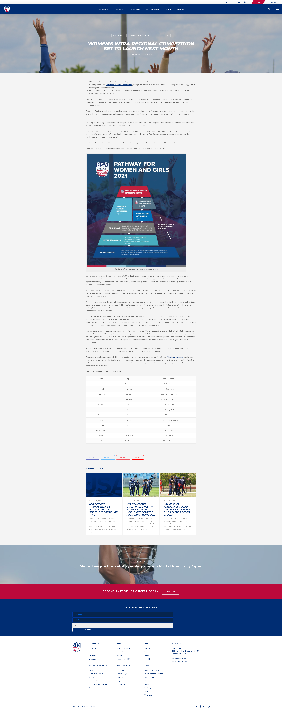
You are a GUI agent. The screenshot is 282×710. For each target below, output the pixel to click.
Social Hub (148, 659)
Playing (119, 681)
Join (258, 2)
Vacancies (148, 695)
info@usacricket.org (179, 661)
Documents (149, 677)
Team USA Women (134, 36)
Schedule (120, 652)
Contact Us (93, 681)
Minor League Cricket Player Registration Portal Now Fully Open (141, 564)
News (91, 670)
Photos (147, 648)
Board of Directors (151, 670)
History (147, 684)
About (180, 9)
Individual (92, 648)
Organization (94, 652)
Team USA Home (123, 648)
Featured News (163, 36)
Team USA (135, 9)
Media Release (118, 36)
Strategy (147, 688)
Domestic (149, 36)
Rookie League (122, 674)
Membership (103, 9)
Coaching (120, 677)
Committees (149, 681)
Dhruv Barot (135, 55)
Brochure (92, 659)
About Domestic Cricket (98, 684)
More (168, 9)
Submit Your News (96, 674)
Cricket (120, 9)
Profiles (119, 655)
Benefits (92, 655)
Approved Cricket (95, 688)
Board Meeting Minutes (153, 674)
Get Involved (153, 9)
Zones (91, 677)
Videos (147, 652)
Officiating (121, 684)
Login (273, 2)
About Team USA (123, 659)
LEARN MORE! (171, 591)
